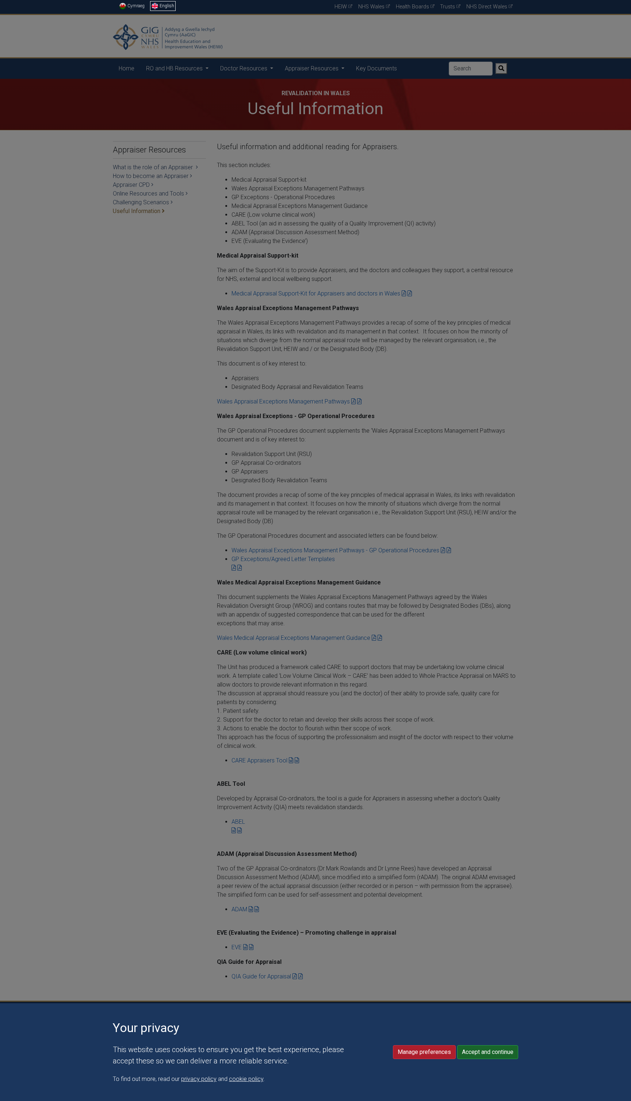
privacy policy (199, 1078)
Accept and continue (487, 1051)
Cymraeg (136, 5)
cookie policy (246, 1078)
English (167, 5)
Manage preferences (424, 1051)
